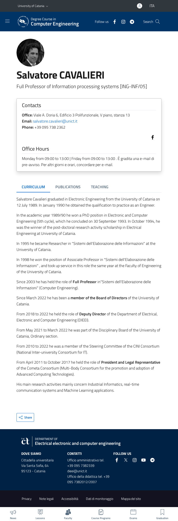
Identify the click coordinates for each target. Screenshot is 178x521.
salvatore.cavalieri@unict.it (55, 121)
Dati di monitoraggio (99, 498)
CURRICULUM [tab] (33, 187)
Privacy (26, 498)
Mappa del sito (131, 498)
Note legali (46, 498)
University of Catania (31, 5)
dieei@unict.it (77, 471)
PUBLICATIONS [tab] (68, 187)
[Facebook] (151, 137)
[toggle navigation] (7, 21)
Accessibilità (69, 498)
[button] (47, 6)
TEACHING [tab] (99, 187)
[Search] (157, 21)
